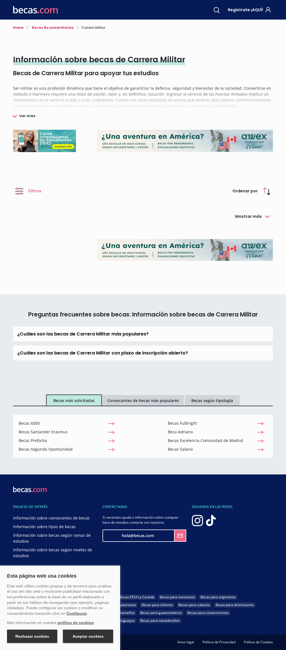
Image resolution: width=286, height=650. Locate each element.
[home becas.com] (30, 488)
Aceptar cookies (88, 636)
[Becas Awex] (185, 250)
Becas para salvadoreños (160, 620)
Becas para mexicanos (177, 597)
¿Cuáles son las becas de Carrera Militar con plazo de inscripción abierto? (102, 353)
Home (18, 27)
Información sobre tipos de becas (44, 526)
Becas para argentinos (218, 597)
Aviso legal (185, 642)
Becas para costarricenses (208, 612)
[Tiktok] (210, 520)
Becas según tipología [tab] (212, 400)
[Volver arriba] (275, 637)
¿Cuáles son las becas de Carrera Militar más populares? (83, 334)
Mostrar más (248, 216)
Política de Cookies (258, 642)
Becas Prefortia (33, 440)
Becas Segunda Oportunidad (46, 449)
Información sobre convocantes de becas (51, 518)
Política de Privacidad (218, 642)
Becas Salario (180, 449)
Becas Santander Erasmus (43, 431)
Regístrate (245, 10)
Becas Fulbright (182, 423)
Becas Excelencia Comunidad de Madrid (205, 440)
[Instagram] (197, 520)
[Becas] (35, 10)
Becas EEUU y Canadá (137, 597)
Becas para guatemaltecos (161, 612)
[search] (216, 9)
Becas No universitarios (52, 27)
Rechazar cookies (32, 636)
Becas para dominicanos (235, 604)
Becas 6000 (29, 423)
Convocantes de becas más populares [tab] (143, 400)
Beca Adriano (180, 431)
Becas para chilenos (157, 604)
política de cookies (76, 622)
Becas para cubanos (194, 604)
